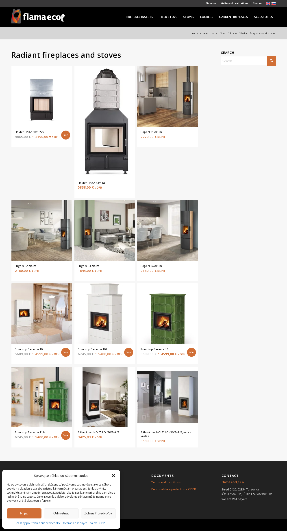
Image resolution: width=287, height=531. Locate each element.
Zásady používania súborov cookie (38, 523)
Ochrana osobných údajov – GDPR (85, 523)
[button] (113, 475)
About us (211, 3)
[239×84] (38, 17)
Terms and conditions (166, 482)
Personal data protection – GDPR (173, 489)
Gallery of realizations (234, 3)
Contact (257, 3)
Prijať (24, 513)
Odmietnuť (61, 513)
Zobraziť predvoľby (98, 513)
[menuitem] (211, 3)
